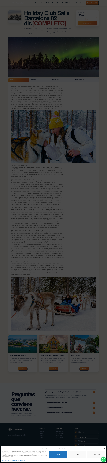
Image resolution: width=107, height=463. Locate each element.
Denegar (77, 454)
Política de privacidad (15, 460)
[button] (104, 448)
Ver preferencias (96, 454)
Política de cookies (6, 460)
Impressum (22, 460)
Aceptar (58, 454)
